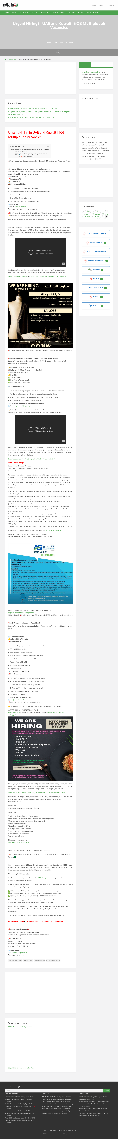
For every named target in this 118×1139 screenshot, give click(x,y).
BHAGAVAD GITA (92, 13)
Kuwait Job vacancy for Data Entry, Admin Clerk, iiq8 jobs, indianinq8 (31, 459)
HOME (7, 13)
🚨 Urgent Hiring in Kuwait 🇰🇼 (27, 156)
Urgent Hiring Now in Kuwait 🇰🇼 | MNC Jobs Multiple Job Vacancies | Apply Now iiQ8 (37, 277)
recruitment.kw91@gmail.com (18, 842)
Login (94, 5)
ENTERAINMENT (58, 13)
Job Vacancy (49, 42)
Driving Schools (96, 287)
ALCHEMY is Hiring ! (23, 151)
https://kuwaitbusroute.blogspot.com (21, 613)
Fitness (96, 278)
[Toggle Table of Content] (47, 146)
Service (96, 296)
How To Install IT (14, 712)
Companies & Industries (96, 233)
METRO (80, 13)
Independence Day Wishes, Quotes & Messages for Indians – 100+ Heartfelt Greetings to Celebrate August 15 (95, 150)
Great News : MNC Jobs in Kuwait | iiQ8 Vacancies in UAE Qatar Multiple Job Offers (37, 793)
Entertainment (96, 242)
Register (101, 5)
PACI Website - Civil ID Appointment (20, 1027)
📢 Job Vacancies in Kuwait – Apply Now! (28, 154)
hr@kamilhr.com (20, 207)
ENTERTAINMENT (69, 1130)
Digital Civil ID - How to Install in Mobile (21, 1068)
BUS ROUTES (45, 13)
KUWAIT (35, 13)
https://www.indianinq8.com (91, 72)
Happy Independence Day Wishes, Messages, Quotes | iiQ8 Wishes (31, 117)
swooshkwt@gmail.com (18, 953)
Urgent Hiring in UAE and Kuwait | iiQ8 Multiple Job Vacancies (30, 149)
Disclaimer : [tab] (84, 65)
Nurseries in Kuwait (96, 260)
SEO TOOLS (71, 13)
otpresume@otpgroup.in (23, 406)
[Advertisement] (55, 5)
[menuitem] (94, 5)
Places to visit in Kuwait (97, 251)
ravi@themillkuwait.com (18, 700)
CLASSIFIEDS (24, 13)
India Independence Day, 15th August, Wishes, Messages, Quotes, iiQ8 (32, 108)
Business (96, 269)
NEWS (14, 13)
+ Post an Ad (110, 5)
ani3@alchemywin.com (54, 530)
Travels (96, 305)
